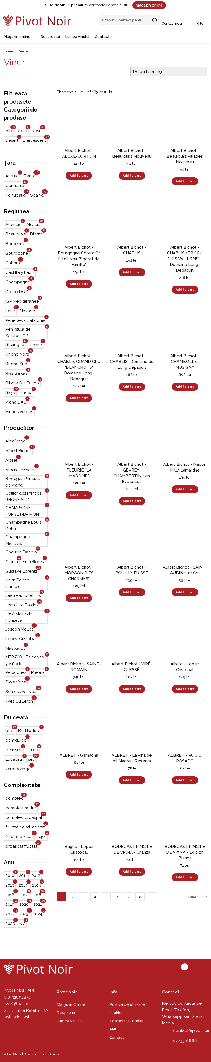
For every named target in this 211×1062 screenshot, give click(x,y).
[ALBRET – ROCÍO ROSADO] (184, 726)
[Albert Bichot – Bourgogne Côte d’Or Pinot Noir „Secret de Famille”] (79, 218)
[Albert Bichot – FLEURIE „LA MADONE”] (79, 435)
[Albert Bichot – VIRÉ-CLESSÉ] (132, 635)
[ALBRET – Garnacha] (79, 726)
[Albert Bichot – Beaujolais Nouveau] (132, 121)
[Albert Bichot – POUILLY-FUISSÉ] (132, 538)
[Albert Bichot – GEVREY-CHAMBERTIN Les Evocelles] (132, 435)
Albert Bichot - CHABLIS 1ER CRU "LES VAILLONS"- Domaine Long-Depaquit (185, 259)
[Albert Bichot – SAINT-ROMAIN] (79, 635)
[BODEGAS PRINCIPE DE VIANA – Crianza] (132, 817)
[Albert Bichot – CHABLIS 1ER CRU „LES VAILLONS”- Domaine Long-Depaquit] (184, 218)
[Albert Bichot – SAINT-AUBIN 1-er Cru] (184, 538)
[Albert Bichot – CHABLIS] (132, 218)
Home (8, 51)
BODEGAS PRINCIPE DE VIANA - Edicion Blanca (185, 852)
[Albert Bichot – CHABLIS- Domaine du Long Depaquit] (132, 327)
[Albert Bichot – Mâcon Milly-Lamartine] (184, 435)
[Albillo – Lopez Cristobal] (184, 635)
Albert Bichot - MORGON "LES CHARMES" (79, 573)
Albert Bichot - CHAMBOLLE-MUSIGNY (184, 361)
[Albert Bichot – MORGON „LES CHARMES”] (79, 538)
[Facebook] (184, 966)
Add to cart (79, 175)
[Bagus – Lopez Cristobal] (79, 817)
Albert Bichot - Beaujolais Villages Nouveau (184, 156)
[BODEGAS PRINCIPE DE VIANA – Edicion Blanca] (184, 817)
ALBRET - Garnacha (79, 755)
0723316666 (185, 1040)
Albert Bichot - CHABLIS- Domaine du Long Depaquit (132, 361)
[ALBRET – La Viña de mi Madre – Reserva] (132, 726)
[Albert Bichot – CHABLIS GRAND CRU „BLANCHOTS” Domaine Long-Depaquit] (79, 327)
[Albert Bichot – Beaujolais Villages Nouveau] (184, 121)
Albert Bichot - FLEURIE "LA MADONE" (79, 470)
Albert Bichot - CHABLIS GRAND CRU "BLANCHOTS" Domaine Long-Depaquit (79, 367)
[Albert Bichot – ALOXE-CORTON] (79, 121)
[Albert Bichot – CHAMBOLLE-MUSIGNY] (184, 327)
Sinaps (54, 1054)
